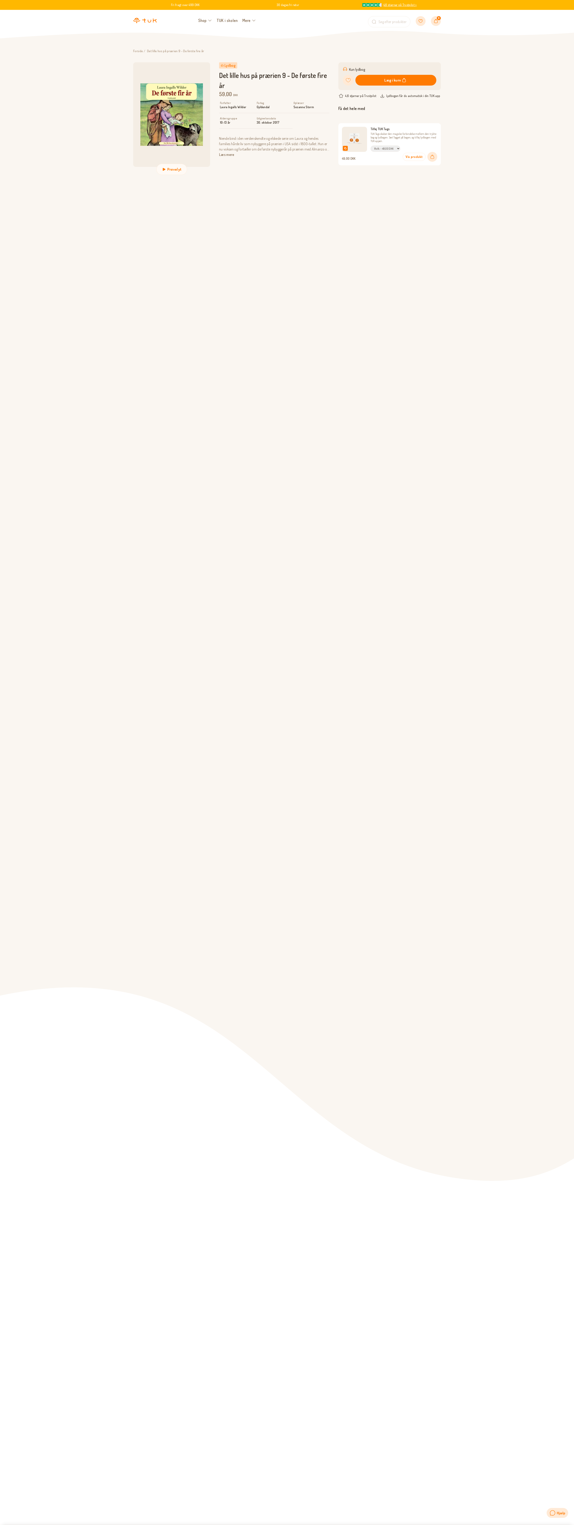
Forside (138, 51)
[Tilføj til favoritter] (348, 80)
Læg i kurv (392, 80)
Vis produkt (414, 157)
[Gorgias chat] (557, 1513)
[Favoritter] (421, 21)
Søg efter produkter (392, 21)
